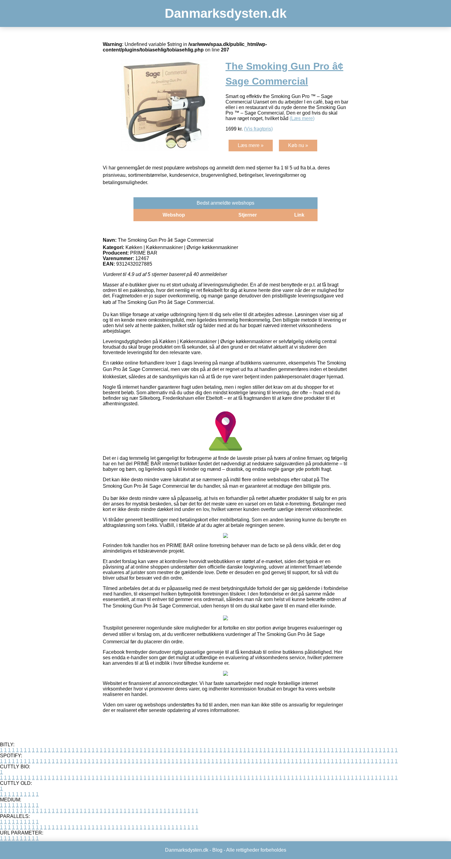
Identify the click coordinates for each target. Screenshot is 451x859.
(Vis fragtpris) (258, 128)
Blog (217, 850)
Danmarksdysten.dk (226, 13)
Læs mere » (251, 145)
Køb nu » (298, 145)
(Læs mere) (302, 118)
